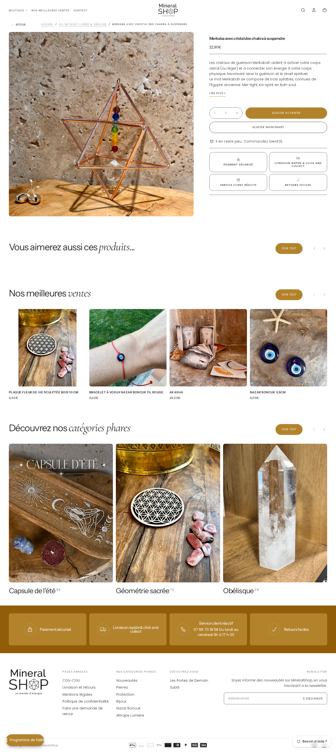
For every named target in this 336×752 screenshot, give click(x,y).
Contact (81, 10)
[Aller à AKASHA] (208, 347)
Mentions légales (77, 694)
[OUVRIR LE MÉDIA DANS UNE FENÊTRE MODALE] (186, 208)
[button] (303, 10)
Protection (125, 694)
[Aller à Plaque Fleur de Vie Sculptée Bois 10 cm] (47, 347)
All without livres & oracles (83, 24)
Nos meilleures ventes (50, 10)
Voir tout (289, 248)
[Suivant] (324, 248)
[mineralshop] (28, 682)
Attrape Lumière (130, 715)
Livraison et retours (79, 687)
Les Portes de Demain (189, 680)
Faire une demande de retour (82, 711)
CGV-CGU (71, 680)
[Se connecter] (313, 10)
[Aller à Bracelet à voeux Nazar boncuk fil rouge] (128, 347)
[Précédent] (314, 248)
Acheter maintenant (268, 127)
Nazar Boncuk (128, 708)
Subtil (174, 687)
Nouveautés (126, 680)
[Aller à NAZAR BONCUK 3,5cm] (288, 347)
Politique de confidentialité (85, 701)
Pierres (122, 687)
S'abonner (313, 698)
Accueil (47, 24)
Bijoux (121, 701)
